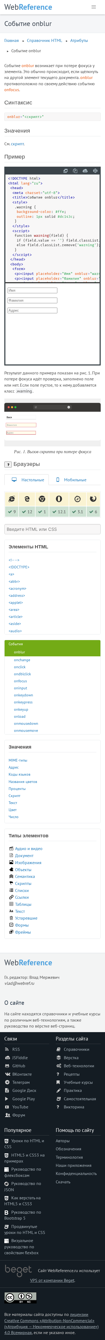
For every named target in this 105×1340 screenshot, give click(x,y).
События (16, 643)
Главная (11, 40)
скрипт (17, 143)
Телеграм (21, 1082)
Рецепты (72, 1074)
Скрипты (23, 883)
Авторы (63, 1140)
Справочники (76, 1049)
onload (20, 716)
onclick (20, 666)
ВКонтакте (22, 1074)
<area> (14, 609)
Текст (13, 802)
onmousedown (26, 723)
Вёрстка (71, 1057)
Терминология (69, 1157)
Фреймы (23, 932)
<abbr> (14, 581)
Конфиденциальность (76, 1173)
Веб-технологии (79, 1065)
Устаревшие (26, 918)
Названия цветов (23, 781)
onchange (22, 659)
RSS (16, 1049)
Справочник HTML (44, 40)
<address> (17, 595)
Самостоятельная (80, 1098)
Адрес (14, 767)
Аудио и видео (29, 848)
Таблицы (23, 904)
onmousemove (26, 730)
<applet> (16, 602)
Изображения (28, 862)
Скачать (63, 1181)
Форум (18, 1115)
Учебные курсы (78, 1082)
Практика (73, 1090)
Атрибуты (79, 40)
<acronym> (17, 588)
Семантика (25, 876)
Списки (22, 890)
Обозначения (68, 1148)
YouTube (20, 1106)
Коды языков (19, 774)
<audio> (15, 630)
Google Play (23, 1098)
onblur (19, 651)
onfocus (20, 680)
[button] (94, 7)
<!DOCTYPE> (19, 566)
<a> (11, 574)
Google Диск (24, 1090)
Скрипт (14, 795)
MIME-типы (18, 760)
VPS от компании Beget (52, 1280)
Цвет (13, 809)
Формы (22, 925)
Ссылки (22, 897)
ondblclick (22, 673)
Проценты (17, 788)
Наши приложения (74, 1165)
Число (14, 816)
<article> (16, 616)
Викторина (74, 1106)
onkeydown (23, 694)
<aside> (15, 623)
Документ (24, 855)
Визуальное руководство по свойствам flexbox (21, 1246)
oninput (20, 687)
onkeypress (23, 701)
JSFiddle (20, 1057)
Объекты (23, 869)
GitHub (18, 1065)
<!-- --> (14, 559)
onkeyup (21, 709)
